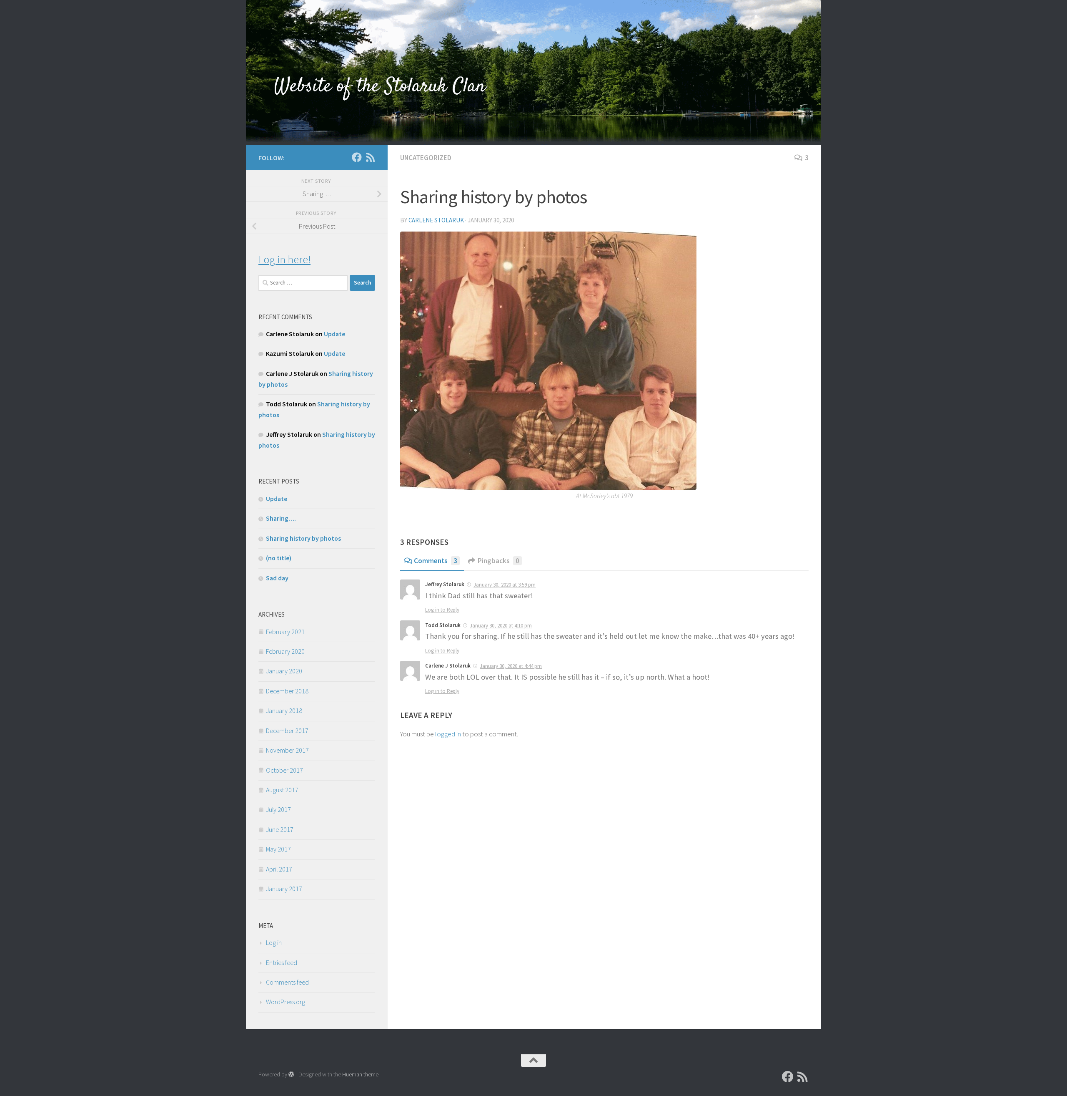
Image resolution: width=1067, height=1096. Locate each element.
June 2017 (279, 829)
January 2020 (284, 671)
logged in (448, 733)
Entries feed (281, 962)
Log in (274, 942)
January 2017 (284, 888)
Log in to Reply (442, 609)
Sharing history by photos (303, 538)
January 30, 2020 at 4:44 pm (511, 666)
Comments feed (287, 982)
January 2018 (284, 710)
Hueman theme (360, 1074)
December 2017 (287, 730)
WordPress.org (285, 1002)
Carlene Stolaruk (436, 220)
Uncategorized (425, 157)
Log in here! (284, 259)
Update (334, 334)
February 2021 (285, 631)
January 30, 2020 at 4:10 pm (501, 625)
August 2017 (282, 790)
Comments (435, 560)
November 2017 (287, 750)
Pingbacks (498, 560)
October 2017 (284, 770)
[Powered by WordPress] (291, 1074)
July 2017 (278, 809)
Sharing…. (281, 518)
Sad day (277, 578)
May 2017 (278, 849)
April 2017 (279, 869)
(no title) (278, 558)
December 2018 (287, 691)
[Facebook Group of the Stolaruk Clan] (357, 157)
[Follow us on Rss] (370, 157)
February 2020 (285, 651)
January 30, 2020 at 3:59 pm (504, 584)
